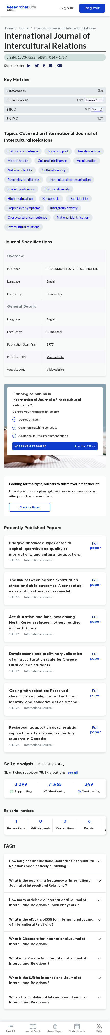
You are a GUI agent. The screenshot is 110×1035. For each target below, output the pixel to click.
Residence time (89, 151)
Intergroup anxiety (64, 208)
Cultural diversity (57, 189)
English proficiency (21, 189)
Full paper (95, 546)
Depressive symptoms (24, 208)
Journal (23, 28)
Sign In (66, 8)
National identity (20, 170)
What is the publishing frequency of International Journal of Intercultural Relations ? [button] (50, 883)
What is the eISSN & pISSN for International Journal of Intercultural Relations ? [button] (51, 922)
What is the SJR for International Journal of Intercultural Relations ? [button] (45, 980)
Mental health (18, 161)
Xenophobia (51, 198)
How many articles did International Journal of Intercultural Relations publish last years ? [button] (47, 902)
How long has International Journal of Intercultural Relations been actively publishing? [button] (51, 864)
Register (92, 8)
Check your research (55, 446)
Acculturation (86, 161)
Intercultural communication (70, 179)
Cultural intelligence (52, 161)
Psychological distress (24, 179)
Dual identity (78, 198)
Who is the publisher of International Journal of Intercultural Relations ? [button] (48, 1000)
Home (9, 28)
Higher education (20, 198)
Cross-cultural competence (27, 217)
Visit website (55, 357)
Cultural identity (54, 170)
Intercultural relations (23, 227)
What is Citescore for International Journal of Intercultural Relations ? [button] (47, 941)
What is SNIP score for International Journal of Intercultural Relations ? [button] (47, 961)
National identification (73, 217)
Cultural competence (23, 151)
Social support (58, 151)
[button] (24, 91)
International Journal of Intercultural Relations (65, 28)
